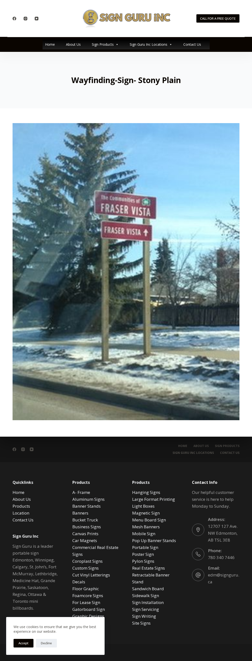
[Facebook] (14, 18)
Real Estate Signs (148, 568)
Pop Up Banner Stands (154, 540)
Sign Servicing (145, 609)
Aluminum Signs (88, 499)
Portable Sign (145, 547)
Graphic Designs (88, 616)
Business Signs (86, 527)
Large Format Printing (153, 499)
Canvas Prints (85, 533)
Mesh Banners (146, 527)
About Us (73, 44)
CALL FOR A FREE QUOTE (218, 18)
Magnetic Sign (146, 513)
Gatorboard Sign (88, 609)
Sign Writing (144, 616)
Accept (23, 643)
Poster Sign (143, 554)
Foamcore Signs (87, 595)
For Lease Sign (86, 602)
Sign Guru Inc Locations (148, 44)
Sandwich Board (148, 588)
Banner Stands (86, 506)
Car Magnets (84, 540)
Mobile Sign (143, 533)
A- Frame (81, 492)
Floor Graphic (85, 588)
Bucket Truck (85, 520)
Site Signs (141, 623)
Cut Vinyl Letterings (91, 575)
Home (50, 44)
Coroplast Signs (87, 561)
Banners (80, 513)
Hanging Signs (146, 492)
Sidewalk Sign (145, 595)
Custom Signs (85, 568)
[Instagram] (25, 18)
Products (21, 506)
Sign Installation (148, 602)
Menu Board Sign (149, 520)
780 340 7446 (221, 557)
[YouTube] (36, 18)
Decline (46, 643)
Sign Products (103, 44)
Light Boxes (143, 506)
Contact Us (192, 44)
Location (21, 513)
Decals (78, 582)
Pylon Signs (143, 561)
